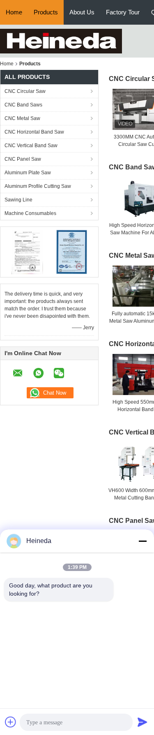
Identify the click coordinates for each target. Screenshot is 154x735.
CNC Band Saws (23, 105)
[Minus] (142, 541)
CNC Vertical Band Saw (31, 145)
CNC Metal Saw (22, 118)
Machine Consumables (30, 213)
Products (46, 12)
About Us (81, 12)
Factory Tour (123, 12)
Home (14, 12)
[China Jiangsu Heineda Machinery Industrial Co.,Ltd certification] (27, 251)
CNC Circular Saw (25, 91)
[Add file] (10, 722)
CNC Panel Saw (23, 159)
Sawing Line (18, 200)
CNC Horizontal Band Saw (34, 132)
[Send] (142, 722)
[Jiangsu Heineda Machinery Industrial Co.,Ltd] (61, 41)
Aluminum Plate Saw (28, 173)
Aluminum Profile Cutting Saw (38, 186)
